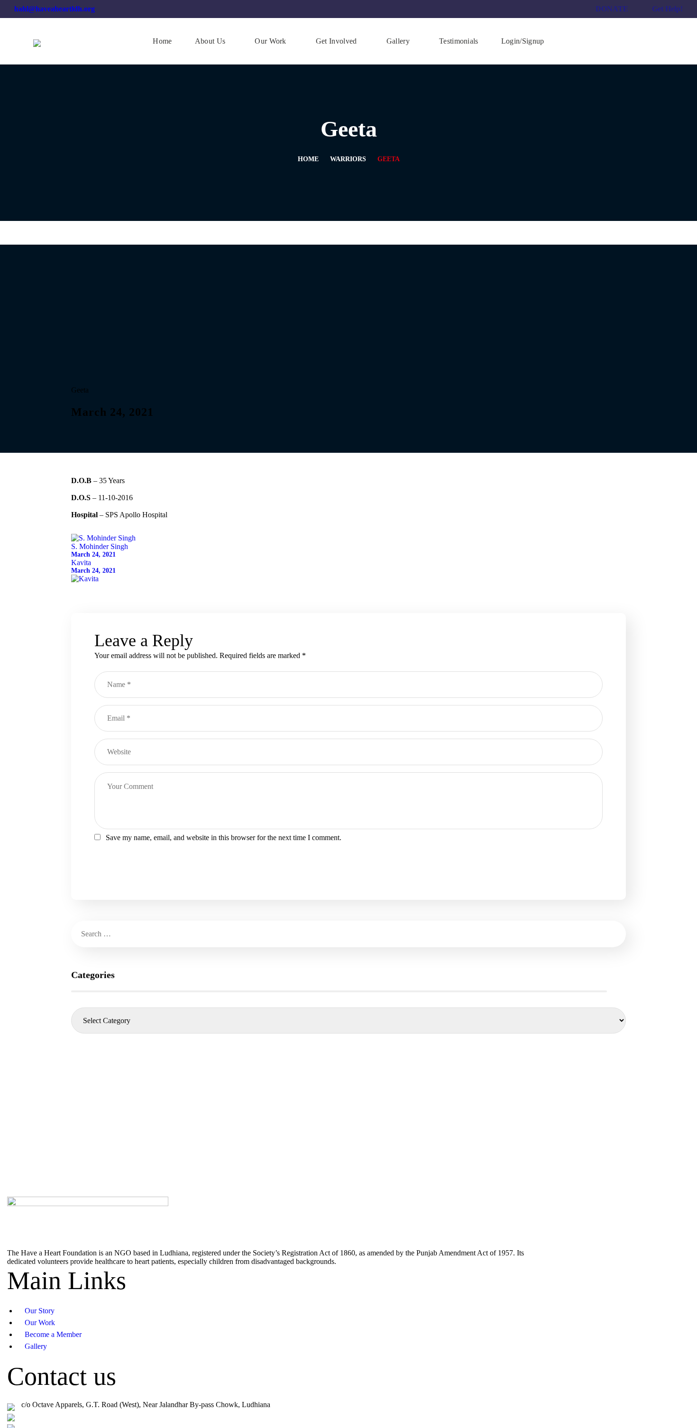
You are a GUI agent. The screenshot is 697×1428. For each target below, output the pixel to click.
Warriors (348, 159)
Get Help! (667, 9)
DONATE (612, 9)
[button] (660, 41)
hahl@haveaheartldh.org (54, 9)
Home (308, 159)
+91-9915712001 (47, 1415)
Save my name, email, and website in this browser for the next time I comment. (223, 837)
